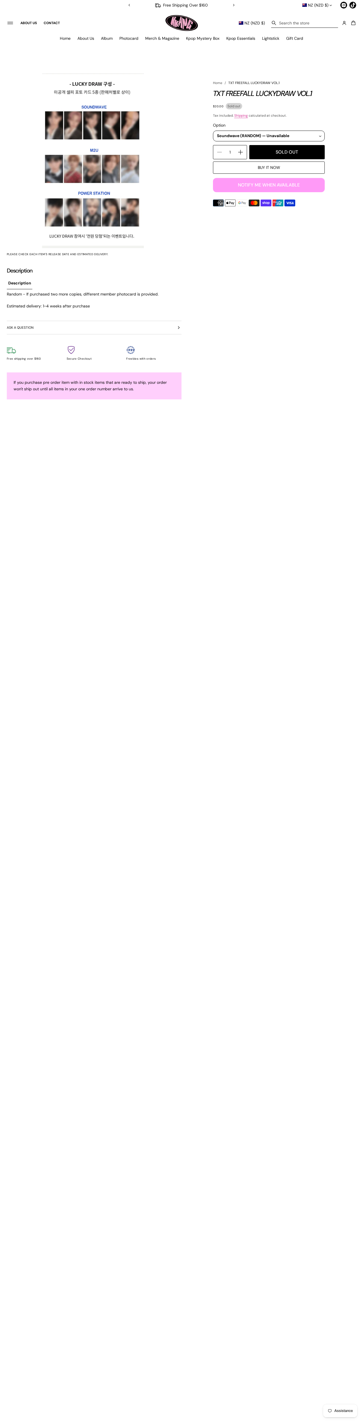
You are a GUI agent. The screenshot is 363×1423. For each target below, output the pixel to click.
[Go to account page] (344, 23)
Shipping (241, 115)
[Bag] (352, 23)
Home (65, 38)
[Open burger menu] (10, 23)
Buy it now (269, 167)
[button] (304, 23)
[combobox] (304, 23)
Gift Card (294, 38)
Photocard (128, 38)
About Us (85, 38)
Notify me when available (269, 185)
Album (107, 38)
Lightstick (270, 38)
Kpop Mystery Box (203, 38)
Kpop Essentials (240, 38)
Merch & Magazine (162, 38)
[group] (19, 283)
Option (219, 125)
